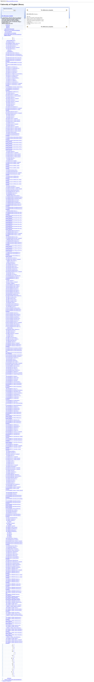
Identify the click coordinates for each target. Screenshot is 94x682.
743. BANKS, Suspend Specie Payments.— (13, 190)
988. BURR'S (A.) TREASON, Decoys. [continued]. (14, 569)
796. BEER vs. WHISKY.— (10, 283)
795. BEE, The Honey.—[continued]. (12, 281)
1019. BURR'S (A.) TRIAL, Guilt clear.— (12, 626)
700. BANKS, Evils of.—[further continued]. (13, 119)
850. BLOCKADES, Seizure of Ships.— (12, 361)
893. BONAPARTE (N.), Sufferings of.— (12, 427)
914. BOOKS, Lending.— (10, 460)
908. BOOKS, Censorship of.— (11, 452)
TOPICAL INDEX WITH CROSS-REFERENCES (12, 679)
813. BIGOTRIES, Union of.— (11, 306)
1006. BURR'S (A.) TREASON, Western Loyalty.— (14, 602)
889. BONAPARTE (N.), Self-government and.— (13, 421)
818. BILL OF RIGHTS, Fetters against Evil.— (13, 314)
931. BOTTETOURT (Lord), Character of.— (13, 484)
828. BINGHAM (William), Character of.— (13, 329)
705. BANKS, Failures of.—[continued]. (12, 126)
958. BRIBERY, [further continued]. (11, 527)
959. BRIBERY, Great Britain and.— (11, 528)
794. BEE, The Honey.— (10, 280)
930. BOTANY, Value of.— (10, 482)
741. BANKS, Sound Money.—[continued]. (13, 187)
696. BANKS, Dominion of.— (11, 114)
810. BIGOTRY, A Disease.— (10, 302)
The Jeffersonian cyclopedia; (7, 15)
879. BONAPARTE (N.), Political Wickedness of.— (14, 405)
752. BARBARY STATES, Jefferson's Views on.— (14, 203)
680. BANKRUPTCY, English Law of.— (12, 91)
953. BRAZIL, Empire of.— (10, 520)
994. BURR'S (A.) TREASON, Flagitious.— (13, 580)
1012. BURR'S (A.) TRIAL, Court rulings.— (13, 612)
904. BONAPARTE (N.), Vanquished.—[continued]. (14, 445)
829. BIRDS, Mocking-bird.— (11, 330)
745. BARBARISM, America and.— (11, 192)
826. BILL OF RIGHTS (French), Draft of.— (13, 325)
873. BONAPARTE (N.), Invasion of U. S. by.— (13, 395)
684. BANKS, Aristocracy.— (10, 97)
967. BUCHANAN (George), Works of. (12, 539)
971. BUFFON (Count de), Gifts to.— (12, 545)
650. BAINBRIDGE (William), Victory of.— (13, 43)
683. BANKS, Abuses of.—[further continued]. (13, 95)
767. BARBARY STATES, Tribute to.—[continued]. (14, 233)
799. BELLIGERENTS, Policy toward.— (12, 287)
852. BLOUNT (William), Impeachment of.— (13, 364)
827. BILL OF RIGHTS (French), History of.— (13, 326)
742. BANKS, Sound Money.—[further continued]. (14, 188)
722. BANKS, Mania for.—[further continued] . (13, 155)
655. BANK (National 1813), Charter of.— (12, 52)
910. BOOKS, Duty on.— (10, 455)
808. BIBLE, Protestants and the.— (11, 299)
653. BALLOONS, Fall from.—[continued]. (13, 47)
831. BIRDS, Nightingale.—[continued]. (12, 333)
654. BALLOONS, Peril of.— (11, 48)
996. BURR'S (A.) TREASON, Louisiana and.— (13, 583)
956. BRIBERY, (9, 524)
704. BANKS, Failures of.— (10, 125)
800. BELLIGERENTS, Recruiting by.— (12, 288)
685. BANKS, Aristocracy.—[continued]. (12, 98)
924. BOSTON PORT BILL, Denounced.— (12, 474)
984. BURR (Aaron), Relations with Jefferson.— (13, 564)
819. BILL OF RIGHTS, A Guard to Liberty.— (13, 315)
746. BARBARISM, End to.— (11, 194)
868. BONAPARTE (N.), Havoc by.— (12, 388)
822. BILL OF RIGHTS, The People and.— (13, 319)
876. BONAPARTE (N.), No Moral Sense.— (13, 400)
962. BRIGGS (9, 532)
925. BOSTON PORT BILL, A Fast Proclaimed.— (13, 475)
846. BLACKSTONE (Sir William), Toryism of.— (14, 356)
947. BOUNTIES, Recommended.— (11, 511)
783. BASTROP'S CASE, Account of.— (12, 264)
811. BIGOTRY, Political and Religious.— (12, 303)
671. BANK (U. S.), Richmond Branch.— (12, 77)
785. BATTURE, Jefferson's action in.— (12, 267)
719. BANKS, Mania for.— (10, 151)
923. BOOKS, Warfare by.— (10, 473)
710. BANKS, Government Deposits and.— (13, 133)
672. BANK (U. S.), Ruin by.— (11, 79)
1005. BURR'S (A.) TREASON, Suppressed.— (13, 600)
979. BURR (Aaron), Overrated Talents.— (12, 556)
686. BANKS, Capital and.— (10, 99)
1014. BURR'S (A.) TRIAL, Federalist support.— (13, 617)
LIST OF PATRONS (8, 31)
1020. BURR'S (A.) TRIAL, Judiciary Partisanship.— (14, 629)
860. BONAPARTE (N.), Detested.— (12, 376)
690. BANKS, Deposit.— (10, 105)
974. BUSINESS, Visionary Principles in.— (13, 549)
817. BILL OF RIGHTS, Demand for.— (12, 312)
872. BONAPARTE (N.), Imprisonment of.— (13, 394)
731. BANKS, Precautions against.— (12, 169)
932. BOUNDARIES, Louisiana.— (11, 485)
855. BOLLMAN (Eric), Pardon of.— (12, 368)
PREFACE (8, 27)
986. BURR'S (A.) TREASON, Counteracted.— (13, 567)
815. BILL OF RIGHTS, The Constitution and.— (13, 309)
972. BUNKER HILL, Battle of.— (11, 547)
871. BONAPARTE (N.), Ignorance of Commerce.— (14, 392)
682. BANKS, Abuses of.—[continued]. (12, 94)
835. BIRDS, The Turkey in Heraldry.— (12, 338)
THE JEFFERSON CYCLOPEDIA (10, 33)
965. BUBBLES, (9, 536)
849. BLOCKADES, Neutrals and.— (11, 360)
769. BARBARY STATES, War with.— (12, 236)
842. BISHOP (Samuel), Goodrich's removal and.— (14, 349)
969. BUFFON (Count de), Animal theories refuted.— (14, 542)
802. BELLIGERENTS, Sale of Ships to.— (12, 291)
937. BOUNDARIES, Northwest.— (11, 493)
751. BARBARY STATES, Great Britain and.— (13, 202)
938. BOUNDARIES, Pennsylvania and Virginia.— (14, 495)
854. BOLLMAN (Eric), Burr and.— (12, 367)
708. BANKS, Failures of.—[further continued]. (13, 130)
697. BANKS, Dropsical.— (10, 115)
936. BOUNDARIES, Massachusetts (11, 492)
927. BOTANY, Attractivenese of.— (11, 478)
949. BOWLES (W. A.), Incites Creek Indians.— (13, 514)
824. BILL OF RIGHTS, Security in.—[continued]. (14, 322)
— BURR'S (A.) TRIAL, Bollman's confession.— (13, 606)
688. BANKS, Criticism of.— (10, 102)
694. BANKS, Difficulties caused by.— (12, 111)
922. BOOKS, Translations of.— (11, 471)
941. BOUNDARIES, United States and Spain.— (13, 500)
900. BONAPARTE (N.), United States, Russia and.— (14, 438)
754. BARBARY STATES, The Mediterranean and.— (14, 207)
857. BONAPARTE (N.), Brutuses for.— (12, 371)
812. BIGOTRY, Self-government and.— (12, 305)
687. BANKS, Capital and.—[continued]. (12, 101)
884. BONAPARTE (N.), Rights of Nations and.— (14, 412)
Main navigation (15, 1)
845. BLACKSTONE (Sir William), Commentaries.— (14, 354)
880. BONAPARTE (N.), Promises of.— (12, 406)
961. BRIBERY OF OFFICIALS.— (11, 531)
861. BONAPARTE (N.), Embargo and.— (12, 377)
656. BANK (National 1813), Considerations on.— (14, 54)
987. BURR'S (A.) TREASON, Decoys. (12, 568)
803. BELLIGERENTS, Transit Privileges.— (13, 292)
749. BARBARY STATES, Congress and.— (12, 199)
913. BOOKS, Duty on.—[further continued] (13, 459)
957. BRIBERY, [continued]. (10, 525)
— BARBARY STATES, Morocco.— (12, 210)
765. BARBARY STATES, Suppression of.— (13, 230)
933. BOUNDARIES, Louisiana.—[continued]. (13, 486)
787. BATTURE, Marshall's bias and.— (12, 270)
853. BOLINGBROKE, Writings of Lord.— (13, 365)
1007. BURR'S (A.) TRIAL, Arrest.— (12, 603)
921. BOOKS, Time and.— (10, 470)
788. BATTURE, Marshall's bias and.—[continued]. (14, 271)
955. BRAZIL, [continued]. (10, 523)
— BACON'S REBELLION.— (11, 40)
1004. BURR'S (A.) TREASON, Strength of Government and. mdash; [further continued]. (13, 599)
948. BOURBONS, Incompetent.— (11, 512)
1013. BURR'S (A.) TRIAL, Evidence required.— (14, 613)
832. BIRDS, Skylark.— (10, 334)
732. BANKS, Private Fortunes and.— (12, 171)
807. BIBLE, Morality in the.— (11, 298)
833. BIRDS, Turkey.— (10, 336)
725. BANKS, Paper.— (10, 159)
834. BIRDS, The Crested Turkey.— (11, 337)
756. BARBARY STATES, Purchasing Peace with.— (14, 212)
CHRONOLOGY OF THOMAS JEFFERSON (12, 30)
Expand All (9, 680)
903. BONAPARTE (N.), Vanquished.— (12, 444)
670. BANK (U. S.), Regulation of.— (12, 76)
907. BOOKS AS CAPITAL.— (11, 451)
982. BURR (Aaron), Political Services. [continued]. (14, 561)
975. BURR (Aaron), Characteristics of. (12, 551)
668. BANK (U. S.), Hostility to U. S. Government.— (14, 73)
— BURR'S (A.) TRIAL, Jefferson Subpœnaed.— (13, 627)
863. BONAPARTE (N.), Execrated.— (12, 380)
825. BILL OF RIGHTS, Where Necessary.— (13, 323)
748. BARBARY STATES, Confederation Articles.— (14, 198)
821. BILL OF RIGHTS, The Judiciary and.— (13, 318)
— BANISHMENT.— (9, 51)
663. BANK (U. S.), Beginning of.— (12, 66)
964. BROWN (9, 535)
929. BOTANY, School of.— (10, 481)
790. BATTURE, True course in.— (11, 274)
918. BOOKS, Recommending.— (11, 466)
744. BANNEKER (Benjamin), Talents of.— (13, 191)
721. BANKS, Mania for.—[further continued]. (13, 153)
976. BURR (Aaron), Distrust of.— (11, 552)
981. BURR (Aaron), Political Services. (12, 560)
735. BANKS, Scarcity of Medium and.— (12, 176)
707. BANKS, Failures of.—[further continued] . (13, 129)
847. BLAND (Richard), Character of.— (12, 357)
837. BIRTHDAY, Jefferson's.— (11, 341)
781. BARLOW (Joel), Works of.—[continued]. (13, 259)
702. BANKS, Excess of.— (10, 122)
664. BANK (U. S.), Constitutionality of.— (12, 68)
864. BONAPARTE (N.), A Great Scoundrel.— (13, 381)
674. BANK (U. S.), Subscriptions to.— (12, 81)
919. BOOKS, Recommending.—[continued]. (13, 467)
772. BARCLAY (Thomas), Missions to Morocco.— (14, 242)
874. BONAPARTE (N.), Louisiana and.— (12, 396)
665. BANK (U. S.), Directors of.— (11, 69)
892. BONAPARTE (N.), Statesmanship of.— (13, 426)
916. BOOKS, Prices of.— (10, 463)
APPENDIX (9, 678)
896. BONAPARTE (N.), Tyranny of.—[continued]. (14, 431)
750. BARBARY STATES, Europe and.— (12, 201)
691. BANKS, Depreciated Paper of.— (12, 106)
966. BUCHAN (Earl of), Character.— (12, 538)
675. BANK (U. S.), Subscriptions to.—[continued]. (14, 83)
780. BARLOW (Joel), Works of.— (11, 257)
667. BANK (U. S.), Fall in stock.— (11, 72)
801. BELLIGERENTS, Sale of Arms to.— (12, 290)
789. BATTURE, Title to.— (10, 272)
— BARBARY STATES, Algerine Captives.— (13, 195)
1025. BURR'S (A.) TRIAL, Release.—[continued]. (14, 639)
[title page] (8, 26)
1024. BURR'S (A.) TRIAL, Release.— (12, 638)
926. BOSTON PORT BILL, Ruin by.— (12, 477)
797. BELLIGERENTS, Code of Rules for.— (13, 284)
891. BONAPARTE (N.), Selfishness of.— (12, 424)
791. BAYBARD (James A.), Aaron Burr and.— (13, 275)
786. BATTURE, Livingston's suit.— (12, 268)
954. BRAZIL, (9, 521)
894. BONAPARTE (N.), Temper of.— (12, 428)
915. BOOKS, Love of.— (10, 462)
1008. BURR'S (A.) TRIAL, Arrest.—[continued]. (13, 604)
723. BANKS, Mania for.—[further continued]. (13, 156)
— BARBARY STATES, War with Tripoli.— (13, 239)
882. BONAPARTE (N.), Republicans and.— (13, 409)
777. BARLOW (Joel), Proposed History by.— (13, 252)
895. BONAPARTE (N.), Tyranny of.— (12, 430)
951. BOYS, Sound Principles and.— (12, 517)
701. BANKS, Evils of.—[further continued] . (13, 121)
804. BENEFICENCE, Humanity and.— (12, 294)
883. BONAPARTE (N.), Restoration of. (12, 410)
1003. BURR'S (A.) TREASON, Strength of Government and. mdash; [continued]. (12, 597)
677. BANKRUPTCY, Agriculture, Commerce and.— (14, 86)
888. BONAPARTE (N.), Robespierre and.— (13, 419)
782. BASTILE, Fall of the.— (11, 263)
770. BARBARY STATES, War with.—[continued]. (14, 238)
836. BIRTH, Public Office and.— (11, 340)
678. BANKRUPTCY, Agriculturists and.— (12, 88)
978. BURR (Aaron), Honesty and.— (12, 555)
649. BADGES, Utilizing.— (10, 41)
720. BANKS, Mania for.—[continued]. (12, 152)
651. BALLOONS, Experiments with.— (12, 44)
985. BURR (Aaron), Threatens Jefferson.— (13, 565)
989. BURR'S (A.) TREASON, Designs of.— (13, 571)
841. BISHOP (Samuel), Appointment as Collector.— (14, 347)
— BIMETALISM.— (9, 327)
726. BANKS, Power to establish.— (11, 160)
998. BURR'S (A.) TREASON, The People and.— (13, 587)
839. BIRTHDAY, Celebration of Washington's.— (13, 344)
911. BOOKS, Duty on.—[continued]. (12, 456)
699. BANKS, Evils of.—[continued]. (12, 118)
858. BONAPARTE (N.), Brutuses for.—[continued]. (14, 372)
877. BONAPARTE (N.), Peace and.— (12, 401)
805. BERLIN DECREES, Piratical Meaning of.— (14, 295)
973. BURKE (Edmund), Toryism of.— (12, 548)
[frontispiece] (8, 24)
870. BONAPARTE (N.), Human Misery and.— (13, 391)
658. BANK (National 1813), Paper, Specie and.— (14, 57)
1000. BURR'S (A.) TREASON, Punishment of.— (14, 590)
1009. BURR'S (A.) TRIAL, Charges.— (12, 607)
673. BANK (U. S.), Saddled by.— (11, 80)
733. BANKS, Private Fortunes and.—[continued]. (14, 172)
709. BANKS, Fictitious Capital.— (11, 132)
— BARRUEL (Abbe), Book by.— (11, 260)
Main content (9, 1)
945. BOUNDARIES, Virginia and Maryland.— (13, 508)
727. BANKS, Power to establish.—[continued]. (13, 162)
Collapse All (4, 680)
